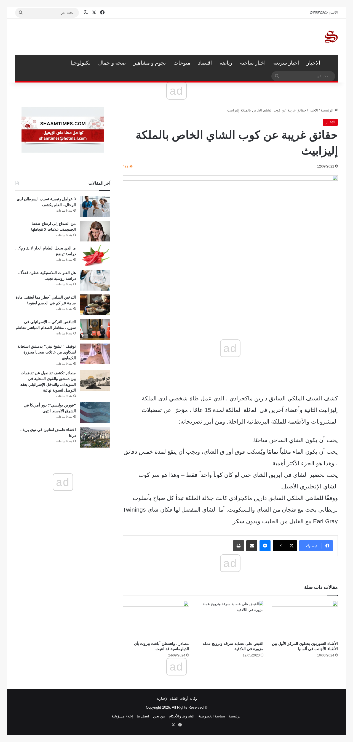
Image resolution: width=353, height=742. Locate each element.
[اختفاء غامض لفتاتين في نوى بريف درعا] (95, 437)
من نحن (159, 716)
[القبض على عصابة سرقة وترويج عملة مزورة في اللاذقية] (230, 619)
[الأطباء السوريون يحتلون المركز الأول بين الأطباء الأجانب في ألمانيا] (305, 619)
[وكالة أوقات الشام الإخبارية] (331, 37)
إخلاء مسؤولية (122, 716)
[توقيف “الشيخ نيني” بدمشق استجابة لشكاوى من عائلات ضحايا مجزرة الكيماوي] (95, 354)
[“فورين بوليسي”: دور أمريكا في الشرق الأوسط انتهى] (95, 412)
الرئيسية (331, 63)
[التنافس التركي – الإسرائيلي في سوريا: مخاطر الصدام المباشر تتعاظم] (95, 329)
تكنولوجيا (80, 63)
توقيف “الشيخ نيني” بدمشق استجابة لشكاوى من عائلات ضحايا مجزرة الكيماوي (46, 352)
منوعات (181, 63)
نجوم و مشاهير (149, 63)
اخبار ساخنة (253, 63)
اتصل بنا (143, 716)
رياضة (226, 63)
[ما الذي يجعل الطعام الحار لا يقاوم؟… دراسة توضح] (95, 255)
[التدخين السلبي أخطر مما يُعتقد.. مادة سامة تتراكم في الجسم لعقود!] (95, 304)
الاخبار (313, 63)
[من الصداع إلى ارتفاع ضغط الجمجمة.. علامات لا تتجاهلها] (95, 231)
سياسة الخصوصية (211, 716)
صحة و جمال (112, 63)
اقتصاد (205, 63)
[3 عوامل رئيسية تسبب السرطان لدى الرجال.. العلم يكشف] (95, 206)
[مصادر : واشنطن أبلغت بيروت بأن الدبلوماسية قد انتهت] (156, 619)
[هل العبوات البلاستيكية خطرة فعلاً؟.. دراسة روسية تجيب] (95, 280)
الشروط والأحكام (181, 716)
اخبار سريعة (286, 63)
